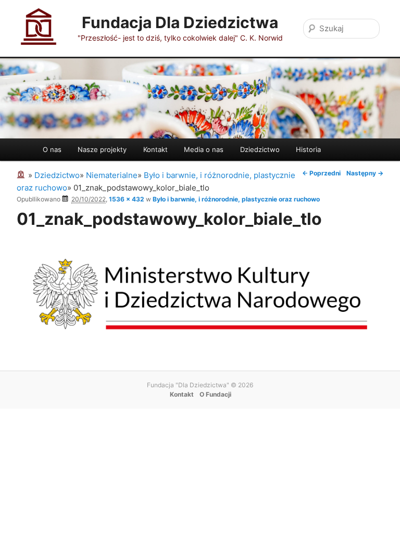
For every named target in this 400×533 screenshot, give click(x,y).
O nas (52, 149)
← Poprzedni (321, 173)
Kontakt (155, 149)
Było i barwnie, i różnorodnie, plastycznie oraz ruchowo (236, 199)
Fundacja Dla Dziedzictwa (180, 22)
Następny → (364, 173)
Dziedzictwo (260, 149)
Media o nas (203, 149)
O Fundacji (215, 394)
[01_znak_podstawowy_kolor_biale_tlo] (200, 343)
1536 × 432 (126, 199)
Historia (308, 149)
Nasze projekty (102, 149)
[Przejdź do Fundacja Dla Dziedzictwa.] (22, 175)
